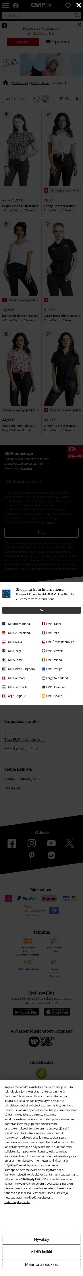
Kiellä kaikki (41, 1252)
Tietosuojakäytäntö (17, 1202)
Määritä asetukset (41, 1264)
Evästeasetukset (42, 1193)
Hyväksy (41, 1239)
